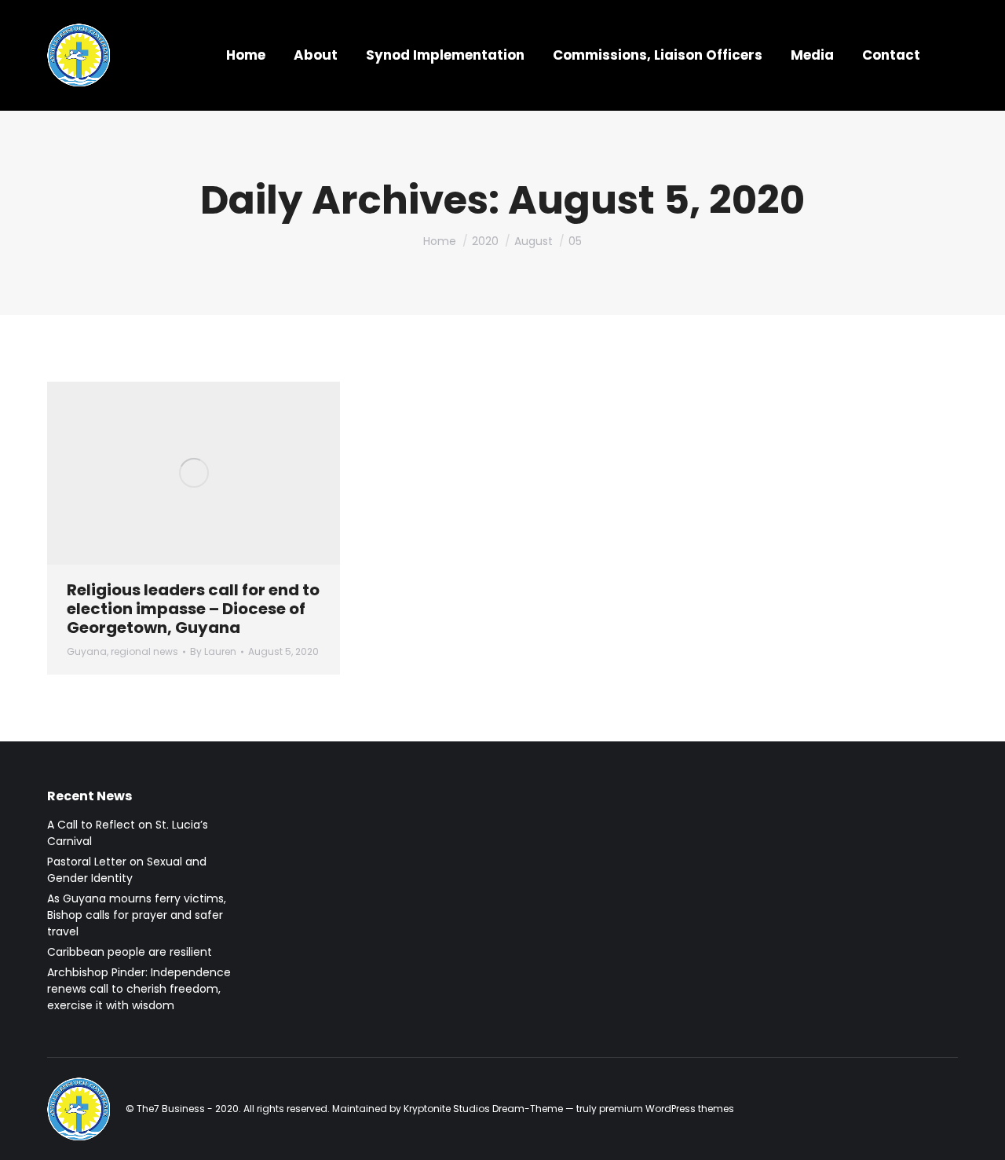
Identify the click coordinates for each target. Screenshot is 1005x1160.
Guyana (87, 651)
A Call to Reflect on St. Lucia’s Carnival (127, 833)
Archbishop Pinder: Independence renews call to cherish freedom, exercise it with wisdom (139, 988)
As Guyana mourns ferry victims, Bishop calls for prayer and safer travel (136, 915)
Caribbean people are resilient (129, 952)
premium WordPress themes (666, 1108)
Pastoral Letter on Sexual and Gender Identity (126, 870)
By (213, 651)
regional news (144, 651)
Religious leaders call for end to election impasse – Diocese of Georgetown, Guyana (193, 609)
